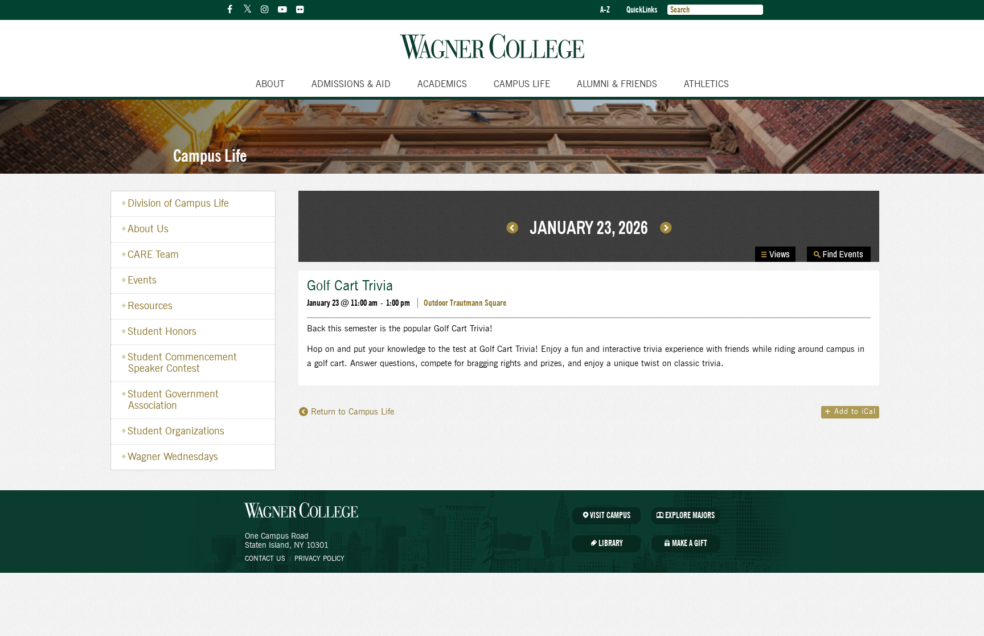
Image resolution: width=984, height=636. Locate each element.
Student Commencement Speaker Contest (182, 363)
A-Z (605, 10)
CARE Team (153, 255)
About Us (148, 229)
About (270, 84)
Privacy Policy (319, 558)
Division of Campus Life (178, 204)
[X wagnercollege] (247, 9)
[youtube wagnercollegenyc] (282, 9)
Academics (442, 84)
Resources (150, 306)
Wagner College (492, 46)
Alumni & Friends (617, 84)
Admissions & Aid (351, 84)
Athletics (706, 84)
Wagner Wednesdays (173, 457)
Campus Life (522, 84)
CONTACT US (265, 558)
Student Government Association (173, 400)
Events (142, 281)
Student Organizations (176, 431)
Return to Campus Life (352, 412)
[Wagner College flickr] (300, 9)
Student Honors (162, 332)
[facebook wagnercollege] (229, 9)
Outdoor (436, 303)
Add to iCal (850, 412)
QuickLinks (641, 10)
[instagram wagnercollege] (265, 9)
